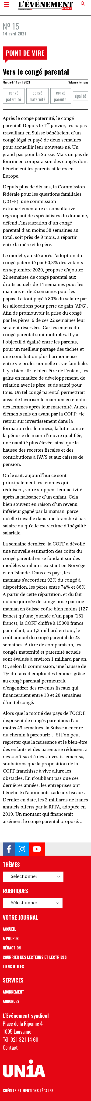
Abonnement (13, 992)
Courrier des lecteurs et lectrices (35, 957)
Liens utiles (13, 966)
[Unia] (24, 1068)
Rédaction (12, 948)
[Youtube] (37, 849)
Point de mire (25, 52)
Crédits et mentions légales (28, 1090)
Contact (10, 1047)
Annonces (11, 1001)
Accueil (9, 929)
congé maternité (37, 95)
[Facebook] (9, 849)
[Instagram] (22, 849)
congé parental (60, 95)
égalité (80, 96)
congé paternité (13, 95)
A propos (11, 938)
